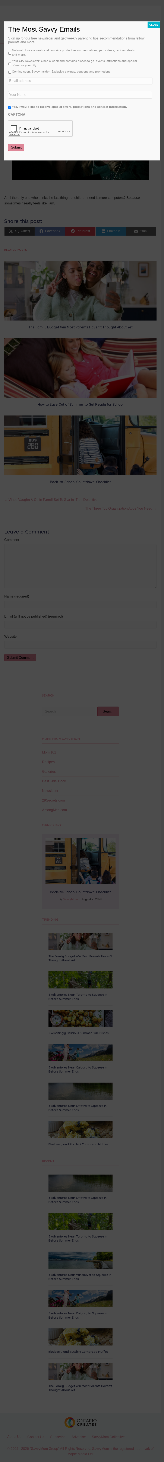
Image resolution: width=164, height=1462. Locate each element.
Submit (16, 147)
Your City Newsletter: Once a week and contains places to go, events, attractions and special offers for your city (74, 63)
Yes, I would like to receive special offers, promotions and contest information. (69, 106)
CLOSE (153, 24)
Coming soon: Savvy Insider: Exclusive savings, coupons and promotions (61, 71)
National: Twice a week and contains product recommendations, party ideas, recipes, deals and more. (73, 52)
